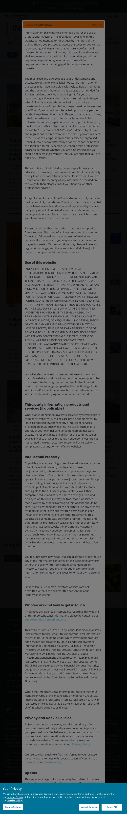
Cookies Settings (12, 806)
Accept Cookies (89, 806)
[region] (63, 798)
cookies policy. (14, 800)
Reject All (112, 806)
